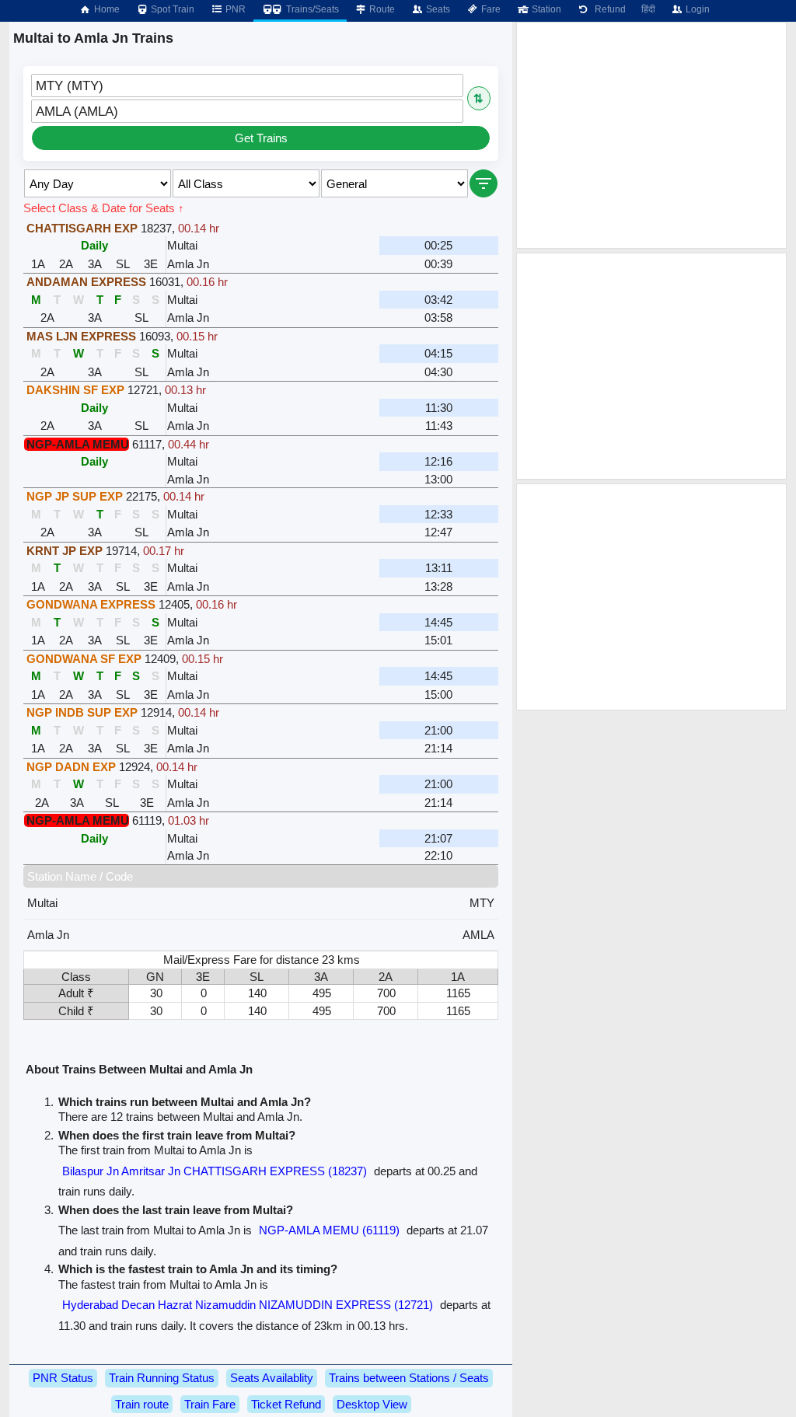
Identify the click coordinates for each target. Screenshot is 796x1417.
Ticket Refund (286, 1404)
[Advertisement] (651, 135)
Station (545, 9)
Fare (490, 9)
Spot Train (171, 9)
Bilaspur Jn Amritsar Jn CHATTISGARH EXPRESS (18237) (214, 1171)
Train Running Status (162, 1377)
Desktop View (372, 1404)
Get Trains (261, 138)
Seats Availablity (271, 1377)
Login (696, 9)
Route (381, 9)
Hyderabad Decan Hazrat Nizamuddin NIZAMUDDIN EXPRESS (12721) (247, 1304)
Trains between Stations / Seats (409, 1377)
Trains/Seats (311, 9)
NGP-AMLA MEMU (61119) (329, 1230)
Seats (437, 9)
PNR (234, 9)
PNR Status (63, 1377)
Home (106, 9)
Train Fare (210, 1404)
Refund (608, 9)
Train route (142, 1404)
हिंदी (648, 9)
